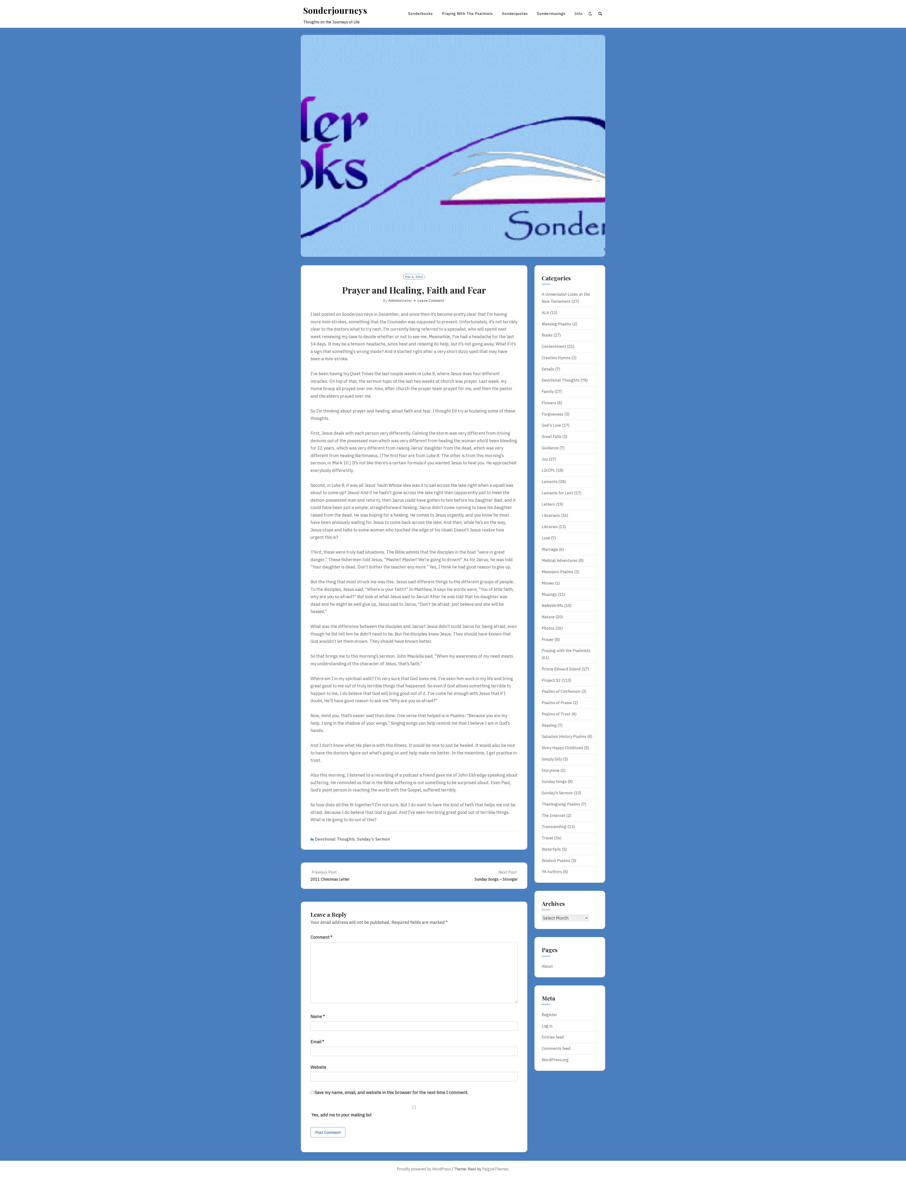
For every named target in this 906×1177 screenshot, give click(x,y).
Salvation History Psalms (564, 736)
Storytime (550, 770)
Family (548, 391)
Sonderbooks (420, 13)
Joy (545, 459)
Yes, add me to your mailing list (341, 1115)
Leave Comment (431, 300)
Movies (548, 583)
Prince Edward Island (561, 669)
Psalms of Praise (557, 702)
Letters (548, 504)
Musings (549, 594)
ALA (545, 312)
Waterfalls (551, 849)
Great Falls (551, 436)
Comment (321, 937)
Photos (548, 628)
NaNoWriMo (552, 605)
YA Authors (552, 871)
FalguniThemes (495, 1169)
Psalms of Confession (561, 691)
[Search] (600, 14)
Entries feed (553, 1037)
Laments (550, 481)
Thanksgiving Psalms (561, 804)
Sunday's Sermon (373, 839)
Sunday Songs (554, 781)
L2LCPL (548, 470)
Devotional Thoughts (335, 839)
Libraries (550, 526)
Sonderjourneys (335, 10)
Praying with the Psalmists (467, 13)
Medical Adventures (560, 560)
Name (317, 1016)
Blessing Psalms (556, 324)
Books (547, 335)
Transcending (554, 826)
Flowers (549, 402)
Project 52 (551, 680)
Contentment (554, 346)
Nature (548, 616)
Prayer (548, 639)
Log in (547, 1026)
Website (318, 1067)
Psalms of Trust (556, 714)
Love (546, 538)
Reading (549, 725)
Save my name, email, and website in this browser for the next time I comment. (392, 1092)
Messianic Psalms (557, 571)
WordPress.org (555, 1059)
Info (579, 13)
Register (549, 1014)
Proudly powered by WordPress (424, 1169)
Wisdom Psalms (556, 860)
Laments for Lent (557, 493)
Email (317, 1041)
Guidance (550, 447)
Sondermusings (551, 13)
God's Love (551, 425)
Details (548, 369)
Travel (547, 838)
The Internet (553, 815)
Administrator (400, 300)
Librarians (551, 515)
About (547, 966)
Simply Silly (552, 759)
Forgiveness (552, 414)
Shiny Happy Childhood (562, 747)
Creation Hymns (556, 357)
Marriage (550, 549)
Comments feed (556, 1048)
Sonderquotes (515, 13)
